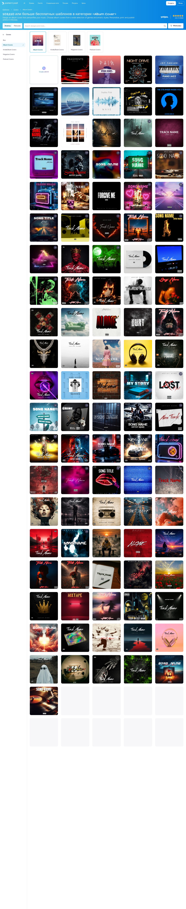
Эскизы (7, 26)
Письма (17, 26)
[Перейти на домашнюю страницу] (9, 3)
